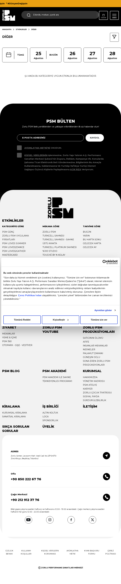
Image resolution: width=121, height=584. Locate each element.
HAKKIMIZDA (90, 377)
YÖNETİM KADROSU (94, 381)
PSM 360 (7, 341)
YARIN (86, 235)
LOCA (45, 416)
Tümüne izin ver (99, 319)
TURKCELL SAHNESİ (53, 235)
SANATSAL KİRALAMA (14, 416)
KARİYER (88, 388)
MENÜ (114, 17)
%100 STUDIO (49, 251)
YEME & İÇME (9, 337)
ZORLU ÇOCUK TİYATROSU (97, 392)
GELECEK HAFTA (92, 243)
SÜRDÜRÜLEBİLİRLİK (94, 400)
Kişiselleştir (59, 319)
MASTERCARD (10, 255)
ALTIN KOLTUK (50, 412)
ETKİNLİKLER (21, 29)
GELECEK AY (90, 247)
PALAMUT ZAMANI (93, 353)
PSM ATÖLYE (90, 385)
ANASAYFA (6, 29)
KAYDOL (94, 137)
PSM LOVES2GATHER (14, 251)
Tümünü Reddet (22, 319)
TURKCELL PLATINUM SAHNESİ (59, 247)
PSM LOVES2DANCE (13, 247)
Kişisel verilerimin (36, 155)
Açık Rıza (75, 169)
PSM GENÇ (8, 232)
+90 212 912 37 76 (25, 500)
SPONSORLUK (50, 420)
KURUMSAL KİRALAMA (14, 412)
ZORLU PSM (49, 232)
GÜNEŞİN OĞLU (91, 357)
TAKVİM (103, 17)
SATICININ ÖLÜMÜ (93, 338)
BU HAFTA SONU (92, 239)
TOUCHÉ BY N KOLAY (53, 255)
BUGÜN (87, 232)
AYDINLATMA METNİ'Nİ (37, 148)
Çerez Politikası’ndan (30, 295)
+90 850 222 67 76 (26, 479)
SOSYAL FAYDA (91, 396)
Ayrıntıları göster (103, 310)
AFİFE (86, 341)
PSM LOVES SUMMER (14, 243)
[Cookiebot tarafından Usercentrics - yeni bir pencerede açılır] (105, 262)
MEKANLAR (8, 333)
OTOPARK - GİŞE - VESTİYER (17, 345)
